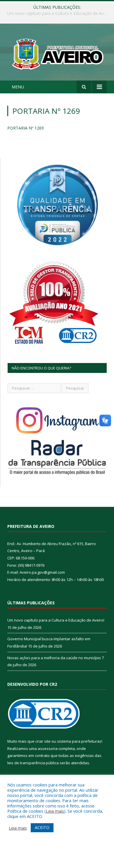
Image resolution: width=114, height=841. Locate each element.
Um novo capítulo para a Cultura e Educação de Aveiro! (55, 620)
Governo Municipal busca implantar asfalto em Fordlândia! (58, 13)
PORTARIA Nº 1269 (25, 128)
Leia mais (55, 811)
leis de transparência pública (33, 762)
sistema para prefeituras (79, 741)
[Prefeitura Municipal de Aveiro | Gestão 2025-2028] (57, 53)
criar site (43, 741)
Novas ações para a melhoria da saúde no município (54, 657)
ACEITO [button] (42, 827)
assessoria (48, 748)
